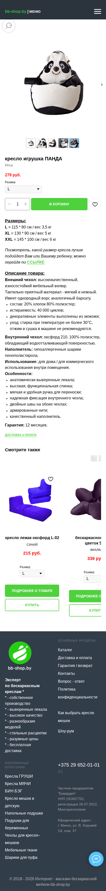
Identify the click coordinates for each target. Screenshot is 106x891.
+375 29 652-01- (76, 765)
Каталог (65, 650)
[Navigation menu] (97, 11)
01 (97, 765)
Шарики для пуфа (21, 857)
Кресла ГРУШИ (19, 776)
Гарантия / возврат (75, 666)
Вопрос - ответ (71, 681)
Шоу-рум (66, 731)
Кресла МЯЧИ (18, 784)
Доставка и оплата (75, 658)
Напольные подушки (24, 813)
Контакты (66, 673)
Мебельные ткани (21, 850)
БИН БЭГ (13, 791)
